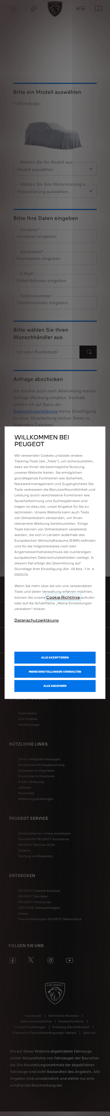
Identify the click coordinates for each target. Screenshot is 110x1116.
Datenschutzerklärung (36, 620)
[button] (55, 672)
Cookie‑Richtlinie (63, 597)
